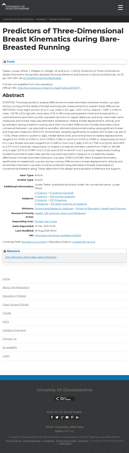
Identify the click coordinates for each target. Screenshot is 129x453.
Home (6, 278)
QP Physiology (58, 200)
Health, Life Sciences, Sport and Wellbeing (60, 213)
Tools (10, 61)
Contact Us (9, 338)
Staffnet (59, 431)
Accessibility (10, 347)
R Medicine (41, 203)
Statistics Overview (14, 330)
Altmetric (13, 251)
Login (6, 355)
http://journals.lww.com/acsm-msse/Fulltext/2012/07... (49, 87)
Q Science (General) (62, 192)
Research (41, 19)
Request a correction (34, 241)
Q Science (41, 192)
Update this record (83, 241)
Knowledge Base (32, 441)
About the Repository (16, 287)
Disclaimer (83, 441)
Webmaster (66, 443)
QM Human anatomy (62, 196)
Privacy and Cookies (66, 441)
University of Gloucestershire (18, 19)
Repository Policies (14, 295)
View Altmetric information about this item (30, 257)
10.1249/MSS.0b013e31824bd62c (42, 78)
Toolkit (7, 313)
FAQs (6, 321)
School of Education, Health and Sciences (101, 208)
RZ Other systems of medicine (69, 203)
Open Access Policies (16, 304)
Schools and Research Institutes (54, 208)
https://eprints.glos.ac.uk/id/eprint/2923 (58, 235)
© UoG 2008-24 (14, 441)
